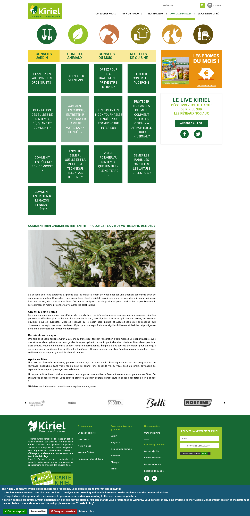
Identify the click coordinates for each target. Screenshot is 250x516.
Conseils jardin (44, 56)
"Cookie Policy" (85, 503)
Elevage (115, 462)
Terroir (114, 468)
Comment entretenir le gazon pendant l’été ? (42, 200)
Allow (204, 454)
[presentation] (25, 403)
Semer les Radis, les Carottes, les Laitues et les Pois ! (141, 164)
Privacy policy (86, 511)
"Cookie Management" (206, 499)
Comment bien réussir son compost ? (42, 164)
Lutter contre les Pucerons (141, 78)
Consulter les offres (206, 85)
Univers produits (132, 13)
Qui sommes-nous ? (106, 13)
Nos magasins (155, 13)
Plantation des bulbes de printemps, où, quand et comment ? (42, 118)
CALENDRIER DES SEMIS (75, 78)
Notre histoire (84, 446)
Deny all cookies (64, 511)
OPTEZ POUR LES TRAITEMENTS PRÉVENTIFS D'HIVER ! (108, 78)
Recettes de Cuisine (139, 56)
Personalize (38, 511)
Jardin (114, 436)
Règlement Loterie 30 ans (90, 459)
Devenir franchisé (208, 13)
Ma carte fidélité (86, 452)
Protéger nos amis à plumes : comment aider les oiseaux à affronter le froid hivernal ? (141, 119)
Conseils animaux (75, 56)
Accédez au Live (191, 123)
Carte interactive (152, 433)
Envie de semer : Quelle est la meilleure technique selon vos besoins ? (75, 164)
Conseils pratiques (180, 13)
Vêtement (115, 455)
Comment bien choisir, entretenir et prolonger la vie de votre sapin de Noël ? (75, 119)
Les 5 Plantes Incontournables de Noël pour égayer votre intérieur (108, 118)
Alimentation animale (121, 449)
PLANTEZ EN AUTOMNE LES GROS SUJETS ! (42, 78)
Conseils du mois (107, 56)
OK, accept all (16, 511)
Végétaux (115, 442)
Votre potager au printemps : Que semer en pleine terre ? (108, 164)
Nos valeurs (83, 439)
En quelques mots (87, 433)
